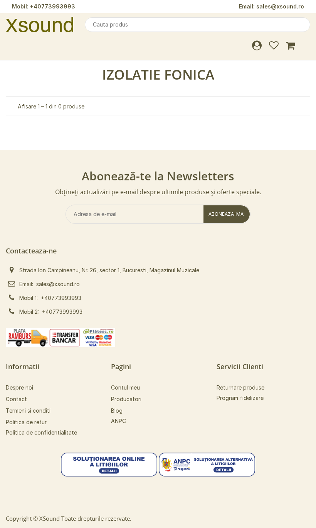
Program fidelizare (240, 398)
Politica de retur (26, 422)
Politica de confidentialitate (41, 432)
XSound (49, 518)
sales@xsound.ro (280, 6)
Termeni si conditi (28, 410)
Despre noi (19, 387)
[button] (109, 464)
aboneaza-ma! (226, 214)
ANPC (118, 421)
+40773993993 (52, 6)
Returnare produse (240, 387)
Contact (16, 399)
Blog (117, 410)
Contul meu (125, 387)
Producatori (126, 399)
